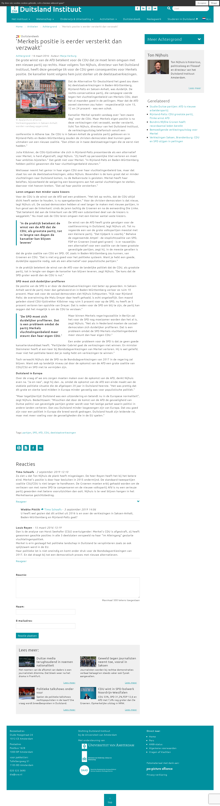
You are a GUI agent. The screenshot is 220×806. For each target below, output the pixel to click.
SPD (35, 432)
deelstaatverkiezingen (63, 432)
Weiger (214, 3)
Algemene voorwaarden (163, 748)
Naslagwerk (154, 19)
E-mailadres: (24, 620)
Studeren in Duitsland (181, 19)
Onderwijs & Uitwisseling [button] (76, 19)
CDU (46, 432)
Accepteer (201, 3)
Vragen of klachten (160, 752)
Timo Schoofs (53, 509)
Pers (151, 740)
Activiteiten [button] (107, 19)
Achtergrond (50, 26)
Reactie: (21, 574)
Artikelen (32, 26)
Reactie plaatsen (27, 635)
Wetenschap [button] (44, 19)
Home (19, 26)
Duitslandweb (131, 19)
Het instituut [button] (20, 19)
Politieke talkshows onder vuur (55, 690)
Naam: (20, 606)
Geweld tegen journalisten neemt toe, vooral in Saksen (117, 661)
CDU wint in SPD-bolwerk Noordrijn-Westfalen (116, 690)
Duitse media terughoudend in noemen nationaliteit (55, 661)
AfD (40, 432)
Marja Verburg (68, 55)
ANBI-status (156, 744)
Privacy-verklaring (157, 774)
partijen (27, 432)
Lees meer (69, 682)
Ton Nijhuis (158, 54)
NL (207, 19)
